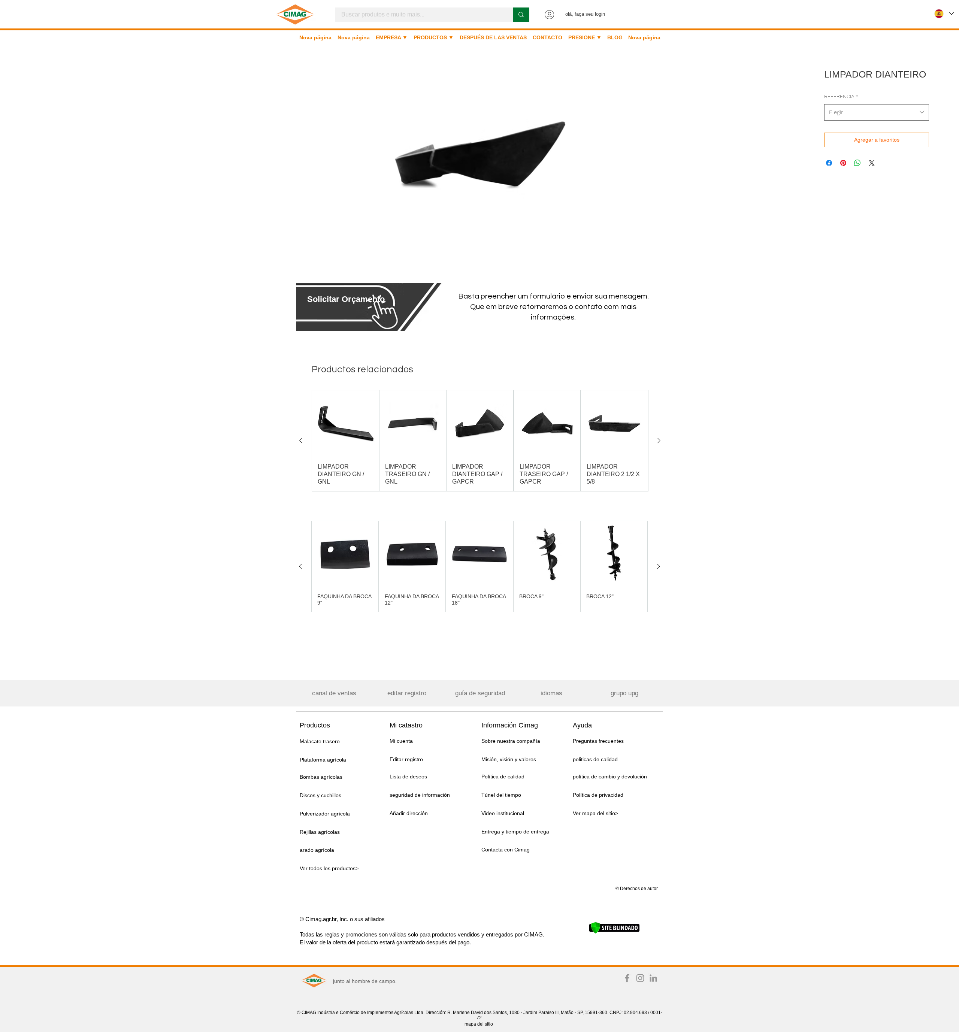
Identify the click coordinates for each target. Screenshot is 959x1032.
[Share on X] (871, 162)
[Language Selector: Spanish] (944, 13)
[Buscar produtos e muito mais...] (521, 14)
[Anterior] (300, 440)
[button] (346, 299)
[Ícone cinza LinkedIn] (653, 978)
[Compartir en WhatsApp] (857, 162)
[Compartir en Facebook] (829, 162)
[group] (479, 441)
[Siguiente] (658, 440)
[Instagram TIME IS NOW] (640, 978)
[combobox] (876, 112)
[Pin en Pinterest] (843, 162)
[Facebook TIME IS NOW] (627, 978)
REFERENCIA (841, 96)
